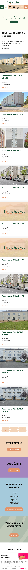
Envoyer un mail (14, 470)
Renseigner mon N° (14, 449)
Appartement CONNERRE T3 (12, 114)
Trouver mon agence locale (14, 509)
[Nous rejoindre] (14, 7)
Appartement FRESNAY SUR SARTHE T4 (12, 333)
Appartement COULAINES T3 (13, 188)
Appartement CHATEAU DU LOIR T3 (12, 76)
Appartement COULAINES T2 (13, 150)
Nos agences (10, 7)
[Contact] (22, 7)
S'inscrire (14, 535)
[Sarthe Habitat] (14, 2)
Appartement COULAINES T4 (13, 296)
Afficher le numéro (26, 7)
